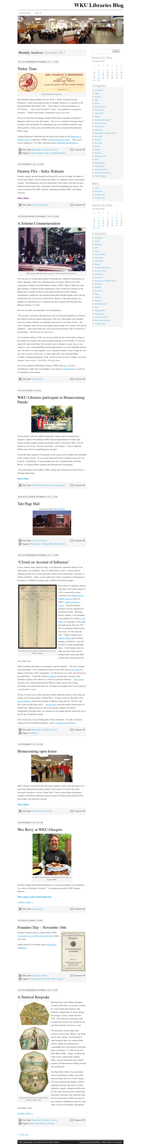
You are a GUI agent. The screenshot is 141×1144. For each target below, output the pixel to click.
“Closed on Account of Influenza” (43, 561)
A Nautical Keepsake (33, 996)
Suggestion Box (100, 163)
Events (34, 204)
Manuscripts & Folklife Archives (44, 149)
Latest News (99, 130)
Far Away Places (100, 106)
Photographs (35, 543)
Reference (98, 153)
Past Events (47, 485)
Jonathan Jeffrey (28, 216)
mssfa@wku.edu (68, 369)
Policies (25, 13)
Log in (97, 188)
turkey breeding (36, 153)
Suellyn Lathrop (28, 497)
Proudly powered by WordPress (90, 1142)
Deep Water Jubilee (37, 1123)
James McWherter (24, 701)
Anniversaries (35, 978)
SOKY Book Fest (101, 156)
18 (99, 75)
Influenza (34, 733)
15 (117, 73)
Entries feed (98, 191)
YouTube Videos (100, 176)
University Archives (39, 540)
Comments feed (100, 194)
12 (103, 73)
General (97, 116)
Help (38, 13)
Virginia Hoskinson (58, 153)
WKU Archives (60, 543)
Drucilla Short (51, 704)
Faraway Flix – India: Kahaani (40, 171)
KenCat (75, 143)
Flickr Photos (43, 204)
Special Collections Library (59, 139)
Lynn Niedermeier (28, 62)
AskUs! (97, 93)
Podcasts (98, 149)
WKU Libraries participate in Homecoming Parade (51, 399)
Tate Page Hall (28, 503)
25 (99, 78)
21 (112, 75)
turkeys (46, 153)
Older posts (23, 1134)
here (78, 139)
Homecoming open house (37, 751)
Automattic (118, 1142)
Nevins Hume (74, 669)
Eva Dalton (51, 676)
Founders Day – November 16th (41, 927)
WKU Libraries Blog (99, 5)
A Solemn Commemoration (38, 223)
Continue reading (25, 902)
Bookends (98, 97)
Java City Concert (100, 123)
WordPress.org (100, 198)
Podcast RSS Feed (43, 896)
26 (103, 78)
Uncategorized (37, 379)
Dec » (99, 80)
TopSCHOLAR (62, 143)
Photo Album (23, 896)
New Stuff (98, 136)
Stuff (96, 159)
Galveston (50, 1123)
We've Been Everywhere (103, 173)
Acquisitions (99, 90)
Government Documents (103, 120)
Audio (32, 896)
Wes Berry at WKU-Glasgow (39, 829)
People (97, 146)
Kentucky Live (99, 126)
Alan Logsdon (27, 390)
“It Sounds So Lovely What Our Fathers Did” (35, 935)
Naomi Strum (79, 679)
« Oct (94, 80)
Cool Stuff (46, 978)
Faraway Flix (99, 110)
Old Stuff (98, 139)
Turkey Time (27, 68)
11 (99, 73)
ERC (96, 100)
